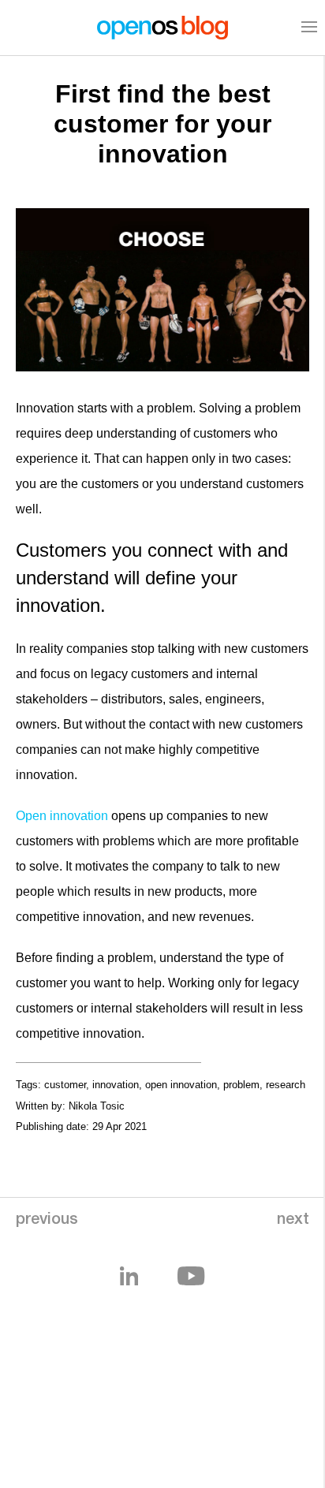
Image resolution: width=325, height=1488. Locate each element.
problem (241, 1085)
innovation (115, 1085)
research (285, 1085)
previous (47, 1221)
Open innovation (62, 815)
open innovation (181, 1085)
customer (65, 1085)
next (293, 1221)
